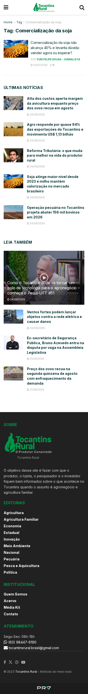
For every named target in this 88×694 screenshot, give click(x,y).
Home (8, 22)
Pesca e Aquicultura (21, 566)
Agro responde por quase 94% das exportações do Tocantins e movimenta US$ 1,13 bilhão (55, 129)
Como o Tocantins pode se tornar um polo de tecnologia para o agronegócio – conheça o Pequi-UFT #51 (43, 287)
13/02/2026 (40, 64)
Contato (11, 614)
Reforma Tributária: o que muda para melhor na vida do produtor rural (55, 155)
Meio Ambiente (17, 546)
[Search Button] (81, 7)
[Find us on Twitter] (10, 662)
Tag (19, 22)
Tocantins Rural (26, 671)
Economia (12, 526)
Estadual (11, 532)
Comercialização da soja (43, 22)
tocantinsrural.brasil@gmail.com (34, 648)
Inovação (12, 539)
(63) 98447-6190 (21, 642)
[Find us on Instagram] (17, 662)
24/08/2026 (37, 114)
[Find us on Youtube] (23, 662)
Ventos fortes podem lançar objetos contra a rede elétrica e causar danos (54, 317)
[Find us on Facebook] (5, 662)
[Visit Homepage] (44, 7)
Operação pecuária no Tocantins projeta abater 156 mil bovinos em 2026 (55, 212)
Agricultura (14, 513)
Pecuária (12, 559)
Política (10, 572)
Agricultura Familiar (21, 519)
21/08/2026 (36, 358)
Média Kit (12, 607)
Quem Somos (15, 594)
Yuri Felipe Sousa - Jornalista (58, 59)
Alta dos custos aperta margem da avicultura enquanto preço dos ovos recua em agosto (55, 103)
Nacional (11, 552)
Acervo (10, 601)
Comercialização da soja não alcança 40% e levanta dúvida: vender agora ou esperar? (55, 47)
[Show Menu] (6, 7)
